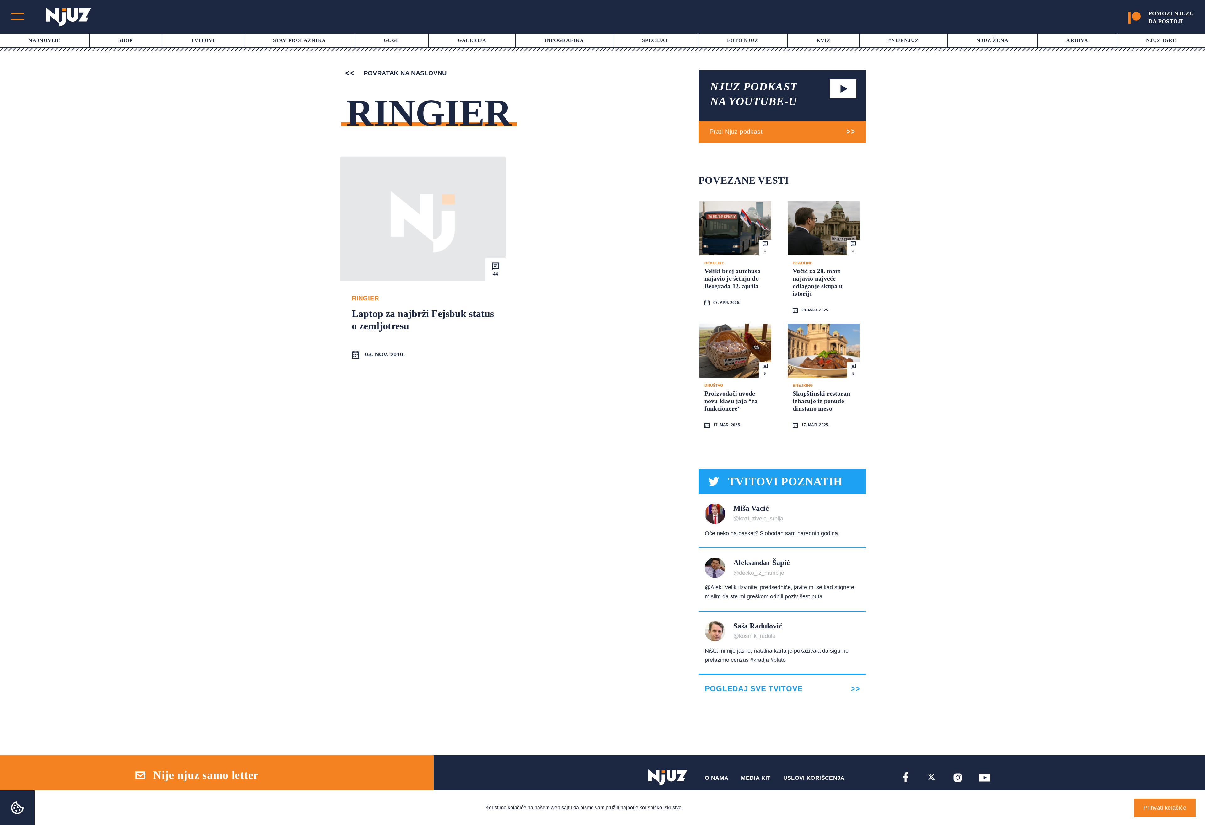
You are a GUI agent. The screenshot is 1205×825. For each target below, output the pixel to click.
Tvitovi (203, 40)
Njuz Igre (1161, 40)
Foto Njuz (743, 40)
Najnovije (45, 40)
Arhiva (1077, 40)
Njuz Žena (993, 40)
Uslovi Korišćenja (814, 778)
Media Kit (755, 778)
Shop (125, 40)
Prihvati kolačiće (1164, 808)
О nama (716, 778)
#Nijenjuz (903, 40)
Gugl (392, 40)
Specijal (655, 40)
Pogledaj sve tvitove (754, 689)
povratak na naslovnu (404, 73)
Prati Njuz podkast (736, 131)
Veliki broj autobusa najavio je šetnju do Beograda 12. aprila (732, 278)
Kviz (824, 40)
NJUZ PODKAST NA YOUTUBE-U (753, 94)
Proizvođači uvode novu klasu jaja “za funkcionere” (731, 401)
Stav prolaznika (299, 40)
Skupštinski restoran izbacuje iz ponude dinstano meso (821, 401)
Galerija (472, 40)
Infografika (564, 40)
